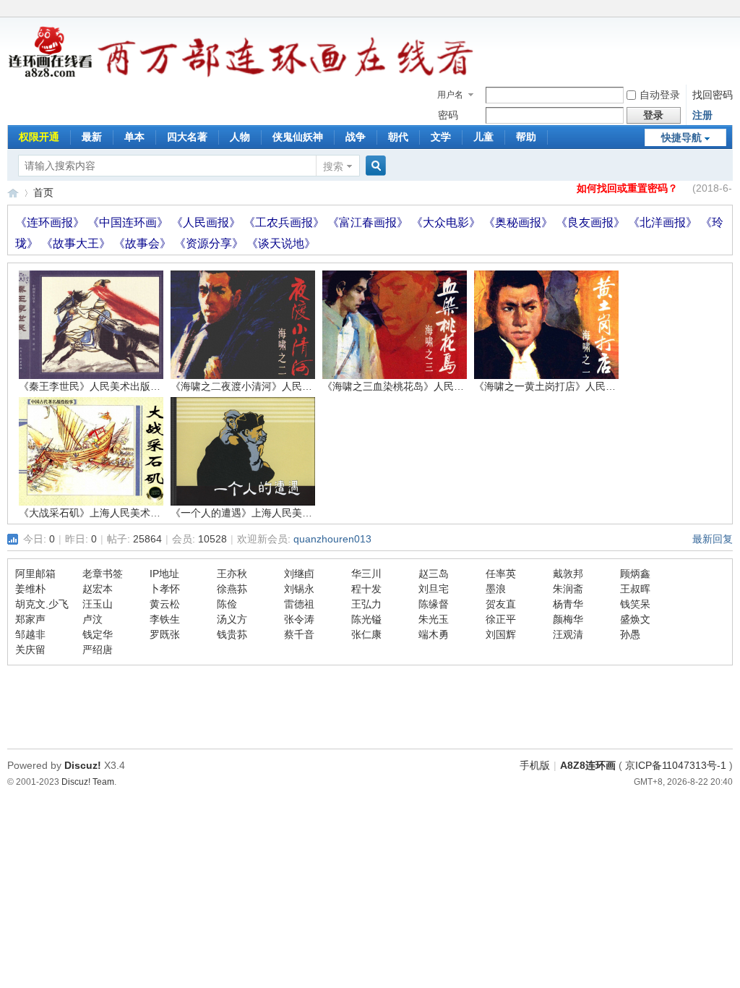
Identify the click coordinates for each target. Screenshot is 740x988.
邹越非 (30, 634)
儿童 (483, 136)
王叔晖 (635, 589)
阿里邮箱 (35, 573)
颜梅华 (568, 619)
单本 (134, 136)
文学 (441, 136)
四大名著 (187, 136)
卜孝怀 (165, 589)
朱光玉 (433, 619)
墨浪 (496, 589)
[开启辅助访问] (729, 10)
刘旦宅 (433, 589)
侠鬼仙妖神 (297, 136)
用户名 (450, 95)
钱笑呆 (635, 604)
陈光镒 (366, 619)
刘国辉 (501, 634)
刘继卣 (299, 573)
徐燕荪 (232, 589)
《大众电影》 (447, 222)
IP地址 (164, 573)
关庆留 (30, 649)
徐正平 (501, 619)
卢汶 (92, 619)
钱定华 (97, 634)
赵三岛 (433, 573)
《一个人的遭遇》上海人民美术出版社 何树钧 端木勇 (290, 513)
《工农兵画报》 (285, 222)
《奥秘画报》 (519, 222)
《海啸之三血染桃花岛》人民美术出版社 (413, 386)
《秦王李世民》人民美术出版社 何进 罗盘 (113, 386)
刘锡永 (299, 589)
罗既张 (165, 634)
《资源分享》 (210, 243)
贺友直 (501, 604)
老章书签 (102, 573)
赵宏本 (97, 589)
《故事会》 (143, 243)
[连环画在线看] (51, 75)
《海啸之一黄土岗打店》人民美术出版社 (565, 386)
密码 (448, 115)
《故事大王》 (77, 243)
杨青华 (568, 604)
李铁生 (165, 619)
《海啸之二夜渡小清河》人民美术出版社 (262, 386)
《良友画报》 (592, 222)
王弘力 (366, 604)
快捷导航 (681, 137)
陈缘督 (433, 604)
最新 (92, 136)
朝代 (398, 136)
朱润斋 (568, 589)
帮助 (526, 136)
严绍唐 (97, 649)
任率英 (501, 573)
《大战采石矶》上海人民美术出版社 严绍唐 (116, 513)
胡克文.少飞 (42, 604)
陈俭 (227, 604)
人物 (240, 136)
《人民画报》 (207, 222)
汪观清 (568, 634)
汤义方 (232, 619)
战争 (355, 136)
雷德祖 (299, 604)
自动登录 (660, 95)
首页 (43, 192)
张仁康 (366, 634)
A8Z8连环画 (588, 765)
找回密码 (712, 95)
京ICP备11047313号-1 (675, 765)
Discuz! (82, 765)
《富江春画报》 (369, 222)
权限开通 (39, 136)
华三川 (366, 573)
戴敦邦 (568, 573)
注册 (702, 115)
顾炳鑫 (635, 573)
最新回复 (712, 539)
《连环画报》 (51, 222)
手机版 (535, 765)
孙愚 (630, 634)
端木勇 (433, 634)
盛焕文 (635, 619)
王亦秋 (232, 573)
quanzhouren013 (332, 539)
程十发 (366, 589)
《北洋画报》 (664, 222)
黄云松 (165, 604)
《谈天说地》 (281, 243)
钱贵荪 (232, 634)
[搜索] (373, 166)
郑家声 (30, 619)
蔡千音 (299, 634)
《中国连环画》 (129, 222)
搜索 (333, 166)
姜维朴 (30, 589)
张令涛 (299, 619)
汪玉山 (97, 604)
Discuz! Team (87, 781)
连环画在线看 (13, 192)
